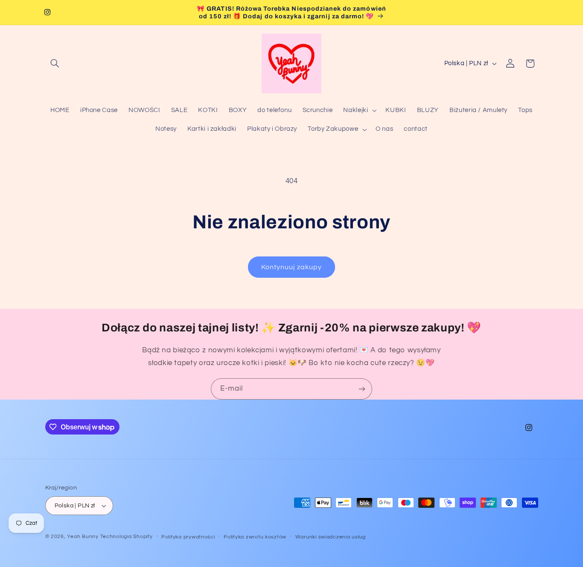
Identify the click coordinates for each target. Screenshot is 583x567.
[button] (55, 63)
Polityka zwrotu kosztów (255, 537)
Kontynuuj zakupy (291, 267)
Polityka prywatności (188, 537)
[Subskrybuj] (362, 388)
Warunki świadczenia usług (330, 537)
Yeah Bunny (82, 536)
